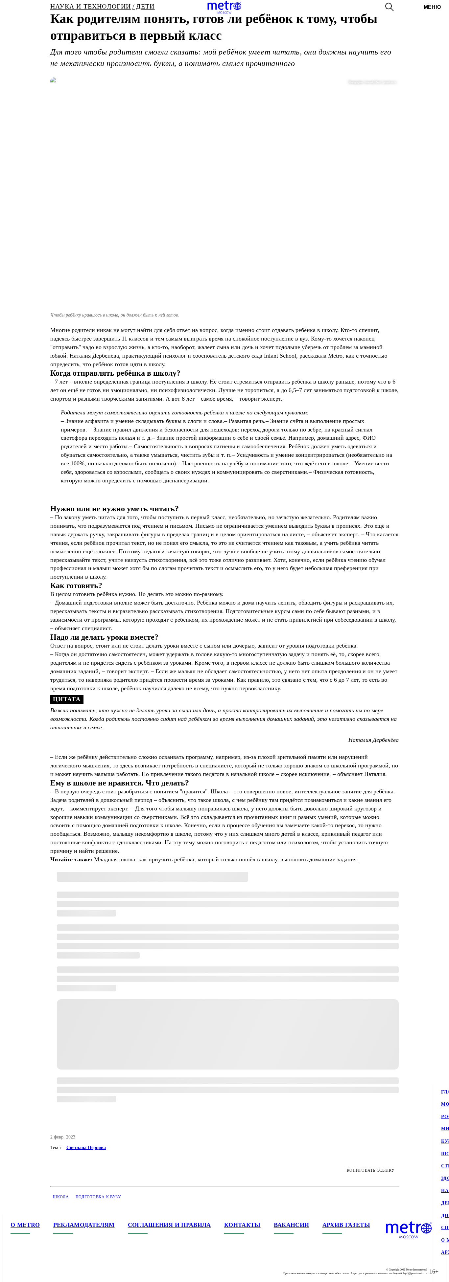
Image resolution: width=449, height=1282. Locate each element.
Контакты (242, 1225)
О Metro (25, 1225)
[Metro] (224, 7)
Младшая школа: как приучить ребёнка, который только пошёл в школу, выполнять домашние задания (226, 859)
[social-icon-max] (55, 1271)
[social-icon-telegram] (29, 1271)
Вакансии (291, 1225)
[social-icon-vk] (16, 1271)
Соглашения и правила (169, 1225)
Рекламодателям (84, 1225)
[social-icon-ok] (42, 1271)
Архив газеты (346, 1225)
